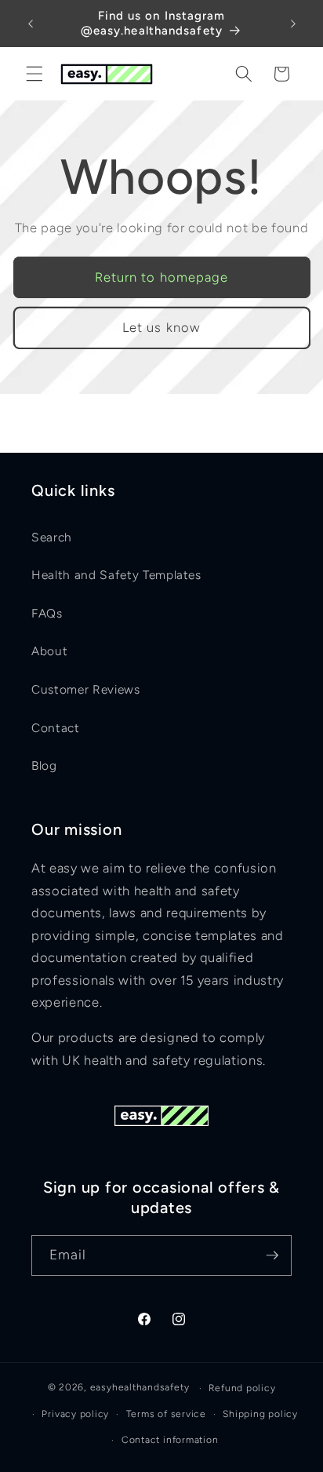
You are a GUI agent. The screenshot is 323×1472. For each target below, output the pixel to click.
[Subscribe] (272, 1255)
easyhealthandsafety (140, 1388)
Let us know (161, 327)
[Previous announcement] (30, 23)
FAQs (47, 613)
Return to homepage (162, 277)
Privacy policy (75, 1413)
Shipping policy (260, 1413)
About (49, 650)
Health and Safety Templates (116, 574)
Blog (44, 765)
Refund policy (242, 1388)
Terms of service (166, 1413)
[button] (34, 74)
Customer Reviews (85, 689)
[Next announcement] (293, 23)
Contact (55, 727)
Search (51, 537)
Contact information (170, 1439)
